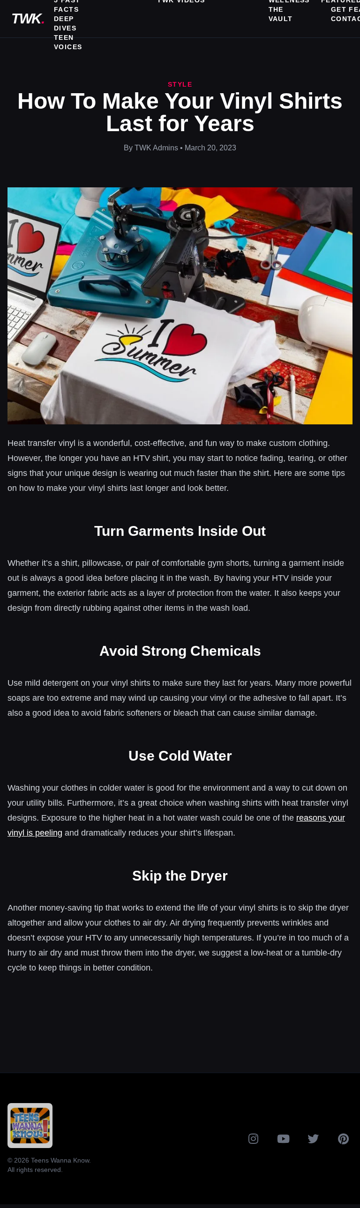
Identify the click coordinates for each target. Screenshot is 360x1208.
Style (180, 84)
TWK (27, 18)
